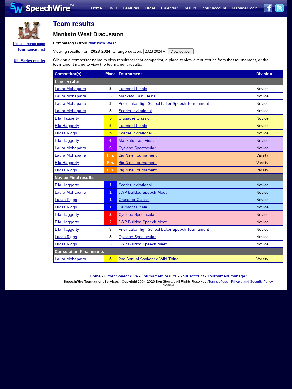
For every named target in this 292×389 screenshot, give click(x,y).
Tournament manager (227, 276)
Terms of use (218, 282)
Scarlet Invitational (135, 110)
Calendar (169, 8)
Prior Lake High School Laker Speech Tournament (164, 103)
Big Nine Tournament (138, 155)
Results (190, 8)
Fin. (110, 155)
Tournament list (31, 49)
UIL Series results (29, 61)
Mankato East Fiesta (137, 96)
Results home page (29, 44)
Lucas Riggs (66, 133)
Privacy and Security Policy (252, 282)
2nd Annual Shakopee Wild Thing (149, 259)
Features (131, 8)
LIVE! (112, 8)
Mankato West (102, 43)
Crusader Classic (134, 118)
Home (96, 8)
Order (150, 8)
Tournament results (159, 276)
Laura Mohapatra (70, 88)
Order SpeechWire (121, 276)
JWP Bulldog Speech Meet (143, 192)
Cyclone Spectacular (137, 148)
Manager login (245, 8)
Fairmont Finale (133, 88)
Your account (214, 8)
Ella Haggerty (67, 118)
